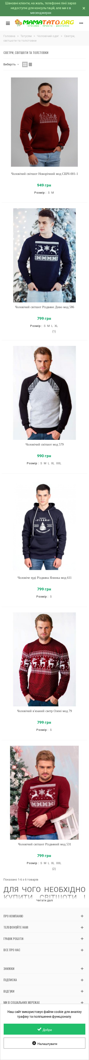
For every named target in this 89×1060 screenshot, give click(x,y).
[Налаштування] (81, 23)
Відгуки (8, 991)
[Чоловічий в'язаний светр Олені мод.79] (44, 659)
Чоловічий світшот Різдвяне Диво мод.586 (44, 307)
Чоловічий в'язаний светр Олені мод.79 (44, 711)
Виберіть (9, 64)
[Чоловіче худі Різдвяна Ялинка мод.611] (44, 526)
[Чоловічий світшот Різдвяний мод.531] (44, 793)
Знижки (8, 968)
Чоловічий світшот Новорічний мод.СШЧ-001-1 (44, 174)
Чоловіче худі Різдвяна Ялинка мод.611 (45, 577)
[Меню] (7, 23)
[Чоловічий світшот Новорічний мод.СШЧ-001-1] (44, 122)
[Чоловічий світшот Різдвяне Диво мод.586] (44, 255)
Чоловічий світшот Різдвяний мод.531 (44, 844)
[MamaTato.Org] (44, 23)
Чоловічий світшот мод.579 (45, 444)
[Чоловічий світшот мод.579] (44, 393)
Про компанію (13, 915)
